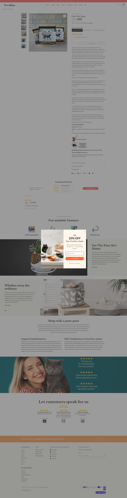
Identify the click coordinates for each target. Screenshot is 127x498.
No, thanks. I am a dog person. (74, 263)
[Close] (84, 231)
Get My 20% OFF (74, 258)
